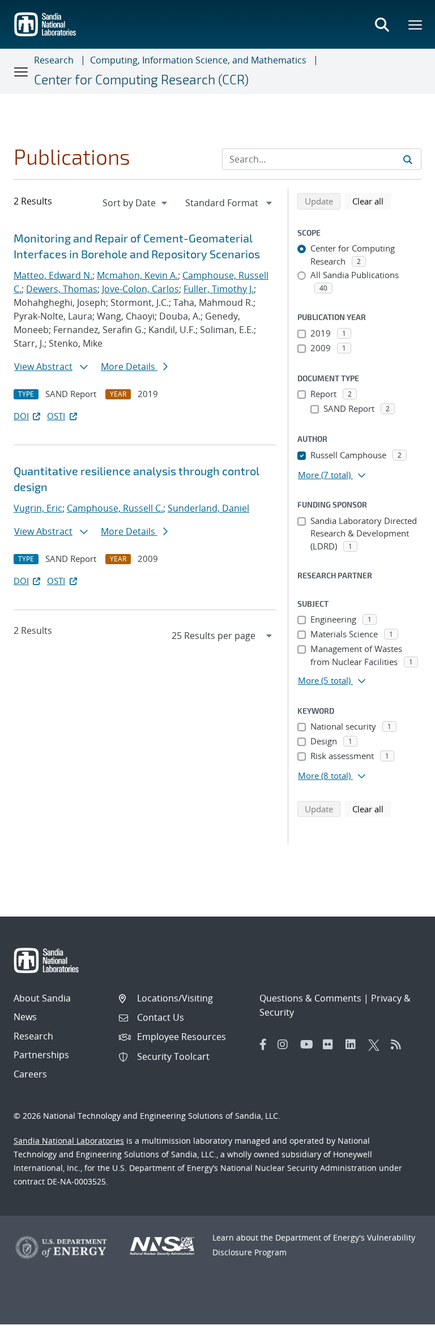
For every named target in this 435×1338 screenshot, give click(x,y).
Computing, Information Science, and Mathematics (198, 60)
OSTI (56, 415)
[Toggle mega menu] (415, 24)
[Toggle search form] (381, 24)
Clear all (371, 201)
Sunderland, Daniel (208, 508)
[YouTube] (308, 1044)
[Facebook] (263, 1044)
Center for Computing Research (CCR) (141, 79)
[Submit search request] (407, 159)
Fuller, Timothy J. (219, 289)
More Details (129, 366)
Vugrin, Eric (38, 508)
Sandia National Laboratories (69, 1140)
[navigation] (136, 202)
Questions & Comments (310, 998)
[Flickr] (331, 1044)
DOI (21, 415)
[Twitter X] (376, 1044)
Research (54, 60)
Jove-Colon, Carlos (140, 289)
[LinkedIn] (354, 1044)
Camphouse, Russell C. (115, 508)
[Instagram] (286, 1044)
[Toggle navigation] (21, 71)
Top (401, 1325)
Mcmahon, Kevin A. (137, 275)
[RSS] (399, 1044)
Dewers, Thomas (61, 289)
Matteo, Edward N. (53, 275)
